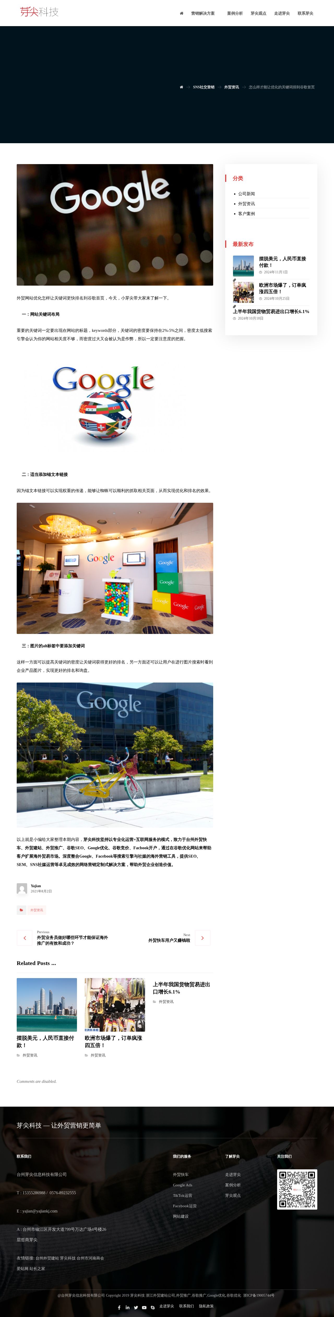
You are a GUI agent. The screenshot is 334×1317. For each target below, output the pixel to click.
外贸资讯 (37, 910)
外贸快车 (181, 1174)
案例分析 (233, 1185)
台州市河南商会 (90, 1258)
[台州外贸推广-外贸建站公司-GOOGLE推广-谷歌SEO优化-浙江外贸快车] (39, 12)
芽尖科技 (68, 1258)
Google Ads (182, 1185)
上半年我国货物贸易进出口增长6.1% (271, 311)
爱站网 (22, 1269)
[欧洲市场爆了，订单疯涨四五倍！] (243, 292)
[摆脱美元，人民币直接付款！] (243, 266)
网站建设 (181, 1216)
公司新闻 (246, 194)
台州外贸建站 (47, 1258)
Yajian (36, 886)
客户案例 (246, 213)
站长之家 (37, 1269)
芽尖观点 (233, 1195)
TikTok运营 (182, 1195)
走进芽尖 (233, 1174)
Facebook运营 (185, 1206)
